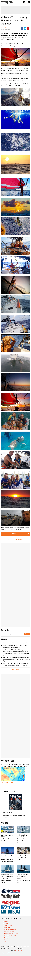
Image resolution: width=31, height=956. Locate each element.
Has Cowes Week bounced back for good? (15, 643)
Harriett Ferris (5, 27)
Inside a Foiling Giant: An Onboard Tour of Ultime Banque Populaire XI (23, 839)
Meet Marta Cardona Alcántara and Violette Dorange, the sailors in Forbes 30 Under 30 (15, 664)
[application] (15, 518)
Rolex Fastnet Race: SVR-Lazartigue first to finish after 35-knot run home (7, 859)
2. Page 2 (14, 533)
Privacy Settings (8, 952)
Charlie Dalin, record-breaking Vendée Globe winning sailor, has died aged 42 (15, 646)
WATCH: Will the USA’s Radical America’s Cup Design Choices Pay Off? (23, 878)
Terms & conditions (19, 950)
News (4, 639)
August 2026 (7, 812)
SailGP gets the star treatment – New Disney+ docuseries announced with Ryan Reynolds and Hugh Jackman (16, 659)
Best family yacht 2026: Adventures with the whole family (7, 838)
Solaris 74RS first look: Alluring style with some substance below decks (7, 878)
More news (15, 669)
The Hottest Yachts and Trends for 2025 (23, 858)
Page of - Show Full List (15, 539)
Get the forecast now (7, 782)
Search (27, 634)
